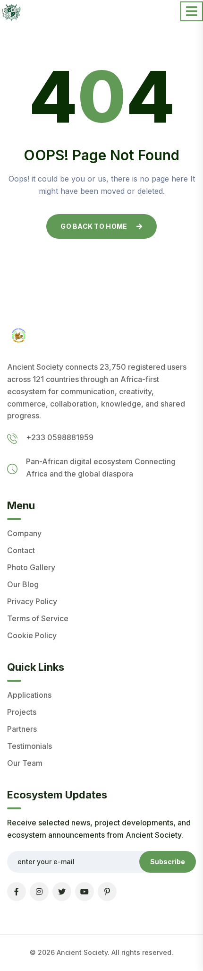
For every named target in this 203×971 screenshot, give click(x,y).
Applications (29, 695)
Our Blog (23, 584)
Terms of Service (37, 618)
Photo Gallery (31, 567)
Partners (22, 729)
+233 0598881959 (59, 437)
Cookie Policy (32, 635)
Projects (21, 712)
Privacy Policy (32, 601)
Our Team (24, 763)
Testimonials (29, 746)
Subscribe (167, 862)
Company (24, 533)
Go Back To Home (93, 226)
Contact (21, 550)
